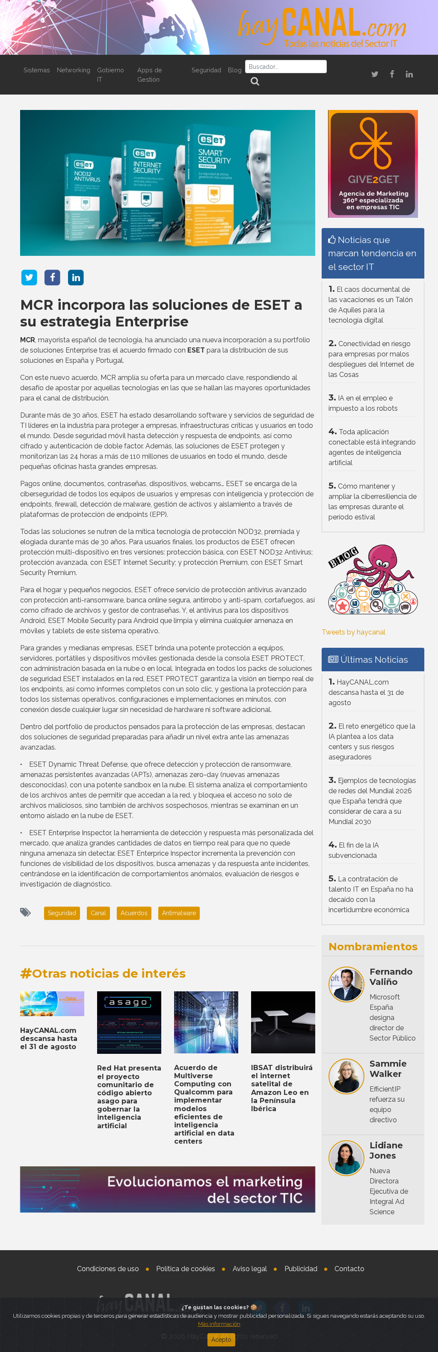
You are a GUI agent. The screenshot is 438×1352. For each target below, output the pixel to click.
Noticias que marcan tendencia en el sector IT (372, 253)
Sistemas (37, 70)
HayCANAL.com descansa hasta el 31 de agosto (48, 1038)
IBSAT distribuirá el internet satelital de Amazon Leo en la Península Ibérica (282, 1088)
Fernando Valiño (391, 977)
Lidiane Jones (386, 1150)
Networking (73, 70)
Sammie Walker (388, 1068)
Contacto (349, 1269)
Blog (235, 70)
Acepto (221, 1339)
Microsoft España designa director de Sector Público (393, 1017)
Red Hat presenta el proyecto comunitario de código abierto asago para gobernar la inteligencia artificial (129, 1097)
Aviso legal (250, 1269)
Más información (219, 1324)
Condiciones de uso (108, 1269)
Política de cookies (185, 1269)
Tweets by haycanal (353, 632)
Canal (98, 913)
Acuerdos (134, 913)
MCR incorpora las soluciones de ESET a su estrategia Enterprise (161, 312)
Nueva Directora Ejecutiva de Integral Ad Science (389, 1191)
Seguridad (206, 70)
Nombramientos (372, 946)
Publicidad (300, 1269)
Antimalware (179, 913)
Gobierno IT (110, 74)
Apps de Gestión (149, 74)
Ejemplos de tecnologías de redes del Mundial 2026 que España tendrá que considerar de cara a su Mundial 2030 (372, 801)
